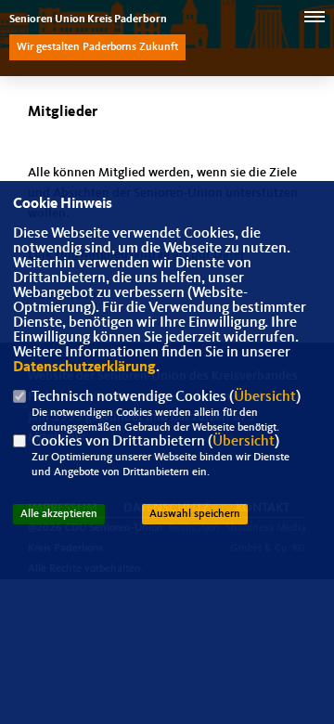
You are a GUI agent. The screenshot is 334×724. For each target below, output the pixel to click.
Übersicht (265, 397)
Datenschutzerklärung (84, 367)
